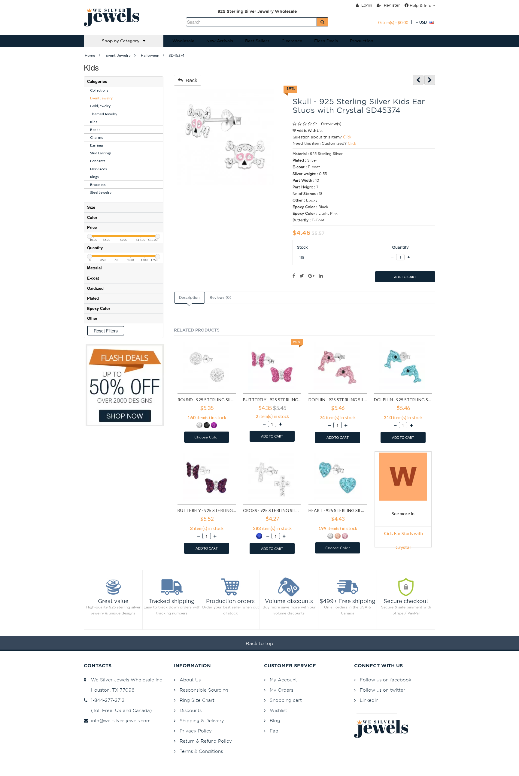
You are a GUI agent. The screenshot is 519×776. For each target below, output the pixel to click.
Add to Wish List (309, 130)
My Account (283, 680)
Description (189, 297)
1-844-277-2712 (106, 700)
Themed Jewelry (103, 114)
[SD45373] (418, 80)
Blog (275, 720)
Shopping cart (286, 700)
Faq (274, 731)
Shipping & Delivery (202, 720)
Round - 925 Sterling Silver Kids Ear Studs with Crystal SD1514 (207, 399)
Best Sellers (257, 41)
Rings (94, 176)
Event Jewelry (101, 98)
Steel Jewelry (100, 192)
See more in (403, 513)
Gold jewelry (100, 106)
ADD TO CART (405, 276)
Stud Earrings (100, 153)
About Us (190, 680)
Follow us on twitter (382, 690)
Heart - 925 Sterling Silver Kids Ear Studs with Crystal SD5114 (337, 510)
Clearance (291, 41)
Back (190, 80)
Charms (96, 137)
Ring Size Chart (197, 700)
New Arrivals (219, 41)
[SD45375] (429, 80)
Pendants (97, 161)
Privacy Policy (196, 731)
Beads (95, 129)
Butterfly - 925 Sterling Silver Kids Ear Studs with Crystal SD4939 (207, 510)
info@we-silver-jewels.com (119, 720)
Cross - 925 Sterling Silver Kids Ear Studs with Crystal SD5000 (272, 510)
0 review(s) (331, 123)
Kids (93, 122)
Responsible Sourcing (204, 690)
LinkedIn (369, 700)
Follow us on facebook (385, 680)
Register (391, 5)
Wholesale (183, 41)
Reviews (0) (220, 297)
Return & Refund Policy (206, 741)
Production (361, 41)
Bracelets (98, 184)
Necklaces (98, 169)
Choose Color (206, 437)
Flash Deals (326, 41)
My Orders (281, 690)
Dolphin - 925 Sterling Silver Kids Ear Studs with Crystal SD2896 (403, 399)
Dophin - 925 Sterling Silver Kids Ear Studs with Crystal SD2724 (337, 399)
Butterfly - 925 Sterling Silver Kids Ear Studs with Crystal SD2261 (272, 399)
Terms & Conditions (201, 751)
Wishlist (278, 710)
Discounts (191, 710)
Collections (99, 90)
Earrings (97, 145)
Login (366, 5)
